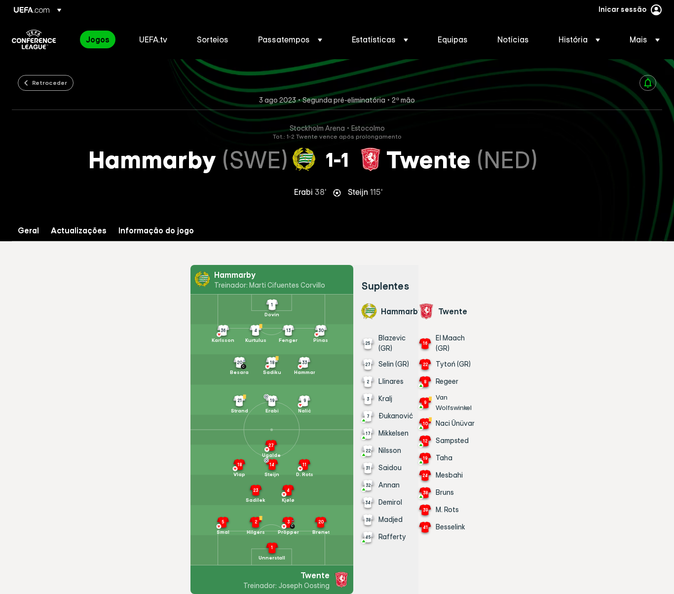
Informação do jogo (156, 230)
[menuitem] (100, 39)
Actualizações (79, 230)
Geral (28, 230)
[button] (290, 39)
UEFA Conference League (34, 39)
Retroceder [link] (49, 82)
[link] (97, 39)
